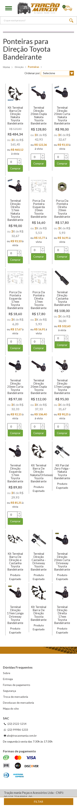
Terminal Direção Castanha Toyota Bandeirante (62, 298)
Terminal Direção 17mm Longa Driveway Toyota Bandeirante (15, 615)
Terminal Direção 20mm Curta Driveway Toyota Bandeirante (62, 561)
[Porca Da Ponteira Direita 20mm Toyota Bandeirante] (62, 186)
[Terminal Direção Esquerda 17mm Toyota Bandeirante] (15, 451)
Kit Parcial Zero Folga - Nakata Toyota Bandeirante (62, 472)
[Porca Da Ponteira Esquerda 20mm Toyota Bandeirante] (39, 186)
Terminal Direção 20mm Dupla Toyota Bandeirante (39, 387)
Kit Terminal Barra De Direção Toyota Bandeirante (39, 613)
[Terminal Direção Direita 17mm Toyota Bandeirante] (62, 593)
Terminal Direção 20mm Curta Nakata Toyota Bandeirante (62, 115)
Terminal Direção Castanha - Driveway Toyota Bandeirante (39, 561)
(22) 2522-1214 (16, 723)
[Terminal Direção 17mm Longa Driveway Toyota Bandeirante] (15, 593)
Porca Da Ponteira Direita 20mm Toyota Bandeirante (62, 208)
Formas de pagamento (16, 685)
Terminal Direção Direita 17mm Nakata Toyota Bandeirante (15, 210)
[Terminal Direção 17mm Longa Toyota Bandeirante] (62, 366)
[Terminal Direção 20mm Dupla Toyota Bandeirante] (39, 366)
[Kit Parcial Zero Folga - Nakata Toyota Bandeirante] (62, 451)
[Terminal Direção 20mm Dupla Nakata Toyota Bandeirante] (39, 93)
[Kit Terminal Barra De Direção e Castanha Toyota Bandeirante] (15, 539)
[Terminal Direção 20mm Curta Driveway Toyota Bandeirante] (62, 539)
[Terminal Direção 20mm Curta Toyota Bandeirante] (15, 366)
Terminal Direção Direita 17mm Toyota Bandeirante (62, 615)
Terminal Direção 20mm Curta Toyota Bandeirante (15, 387)
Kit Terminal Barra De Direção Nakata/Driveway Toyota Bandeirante (41, 473)
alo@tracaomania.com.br (22, 735)
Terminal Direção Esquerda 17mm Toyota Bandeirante (15, 473)
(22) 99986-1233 (17, 729)
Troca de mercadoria (15, 696)
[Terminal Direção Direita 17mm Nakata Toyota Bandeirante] (15, 186)
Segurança (9, 690)
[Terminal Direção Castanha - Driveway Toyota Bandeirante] (39, 539)
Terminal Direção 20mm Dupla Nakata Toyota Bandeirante (39, 115)
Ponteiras (33, 66)
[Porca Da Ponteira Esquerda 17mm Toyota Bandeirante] (15, 278)
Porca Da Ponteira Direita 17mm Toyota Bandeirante (39, 300)
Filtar (38, 801)
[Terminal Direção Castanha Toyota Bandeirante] (62, 278)
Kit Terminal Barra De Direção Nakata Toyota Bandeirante (15, 115)
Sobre (6, 673)
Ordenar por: (32, 73)
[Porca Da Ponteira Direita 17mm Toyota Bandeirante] (39, 278)
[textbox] (38, 20)
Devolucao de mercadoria (18, 702)
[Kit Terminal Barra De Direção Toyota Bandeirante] (39, 593)
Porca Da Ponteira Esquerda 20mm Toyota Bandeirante (39, 208)
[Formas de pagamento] (21, 766)
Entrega (8, 679)
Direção (19, 66)
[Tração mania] (38, 8)
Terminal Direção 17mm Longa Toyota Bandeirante (62, 387)
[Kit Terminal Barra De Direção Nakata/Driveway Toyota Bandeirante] (39, 451)
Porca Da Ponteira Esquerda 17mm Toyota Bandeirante (15, 300)
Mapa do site (11, 708)
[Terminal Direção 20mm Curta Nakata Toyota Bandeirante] (62, 93)
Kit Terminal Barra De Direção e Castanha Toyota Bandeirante (15, 561)
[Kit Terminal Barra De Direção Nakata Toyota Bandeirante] (15, 93)
